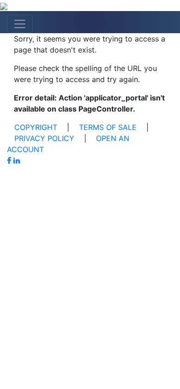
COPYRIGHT (35, 127)
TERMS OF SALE (108, 127)
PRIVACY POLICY (44, 138)
